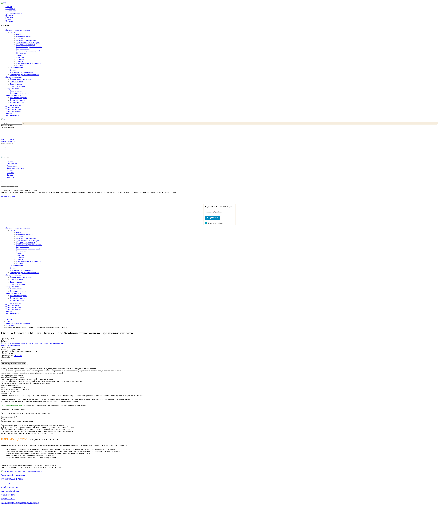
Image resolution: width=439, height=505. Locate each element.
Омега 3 (19, 34)
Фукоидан (20, 59)
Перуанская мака (22, 49)
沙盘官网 (35, 503)
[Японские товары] (21, 471)
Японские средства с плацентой (28, 51)
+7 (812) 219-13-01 (8, 139)
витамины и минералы (24, 36)
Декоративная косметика (21, 79)
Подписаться (212, 218)
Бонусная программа (13, 13)
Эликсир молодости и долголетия (28, 63)
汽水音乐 (4, 503)
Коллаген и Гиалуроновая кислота (29, 47)
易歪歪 (29, 503)
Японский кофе (17, 102)
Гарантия (9, 17)
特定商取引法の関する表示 (12, 479)
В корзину (5, 363)
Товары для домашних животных (24, 75)
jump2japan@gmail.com (10, 491)
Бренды (8, 19)
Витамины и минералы (20, 93)
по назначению (16, 67)
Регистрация (10, 196)
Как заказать (10, 9)
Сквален (19, 55)
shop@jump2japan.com (9, 487)
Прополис (20, 65)
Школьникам (15, 91)
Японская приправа (18, 100)
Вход (3, 196)
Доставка (9, 15)
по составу (14, 32)
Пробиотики (21, 53)
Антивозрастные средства (21, 72)
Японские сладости (18, 98)
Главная (8, 7)
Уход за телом (16, 84)
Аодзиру (19, 38)
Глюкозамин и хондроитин (26, 41)
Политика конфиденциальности (13, 475)
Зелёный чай (15, 105)
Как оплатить (10, 11)
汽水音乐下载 (13, 503)
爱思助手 (23, 503)
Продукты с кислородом (25, 45)
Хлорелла (19, 61)
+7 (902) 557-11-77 (8, 141)
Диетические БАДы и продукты (28, 43)
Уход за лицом (16, 81)
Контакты (9, 21)
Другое (13, 70)
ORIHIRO (18, 356)
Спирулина (20, 57)
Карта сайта (5, 483)
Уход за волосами (17, 86)
